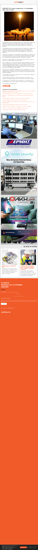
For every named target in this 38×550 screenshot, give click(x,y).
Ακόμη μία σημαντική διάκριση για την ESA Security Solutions (14, 100)
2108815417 (18, 294)
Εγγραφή (4, 303)
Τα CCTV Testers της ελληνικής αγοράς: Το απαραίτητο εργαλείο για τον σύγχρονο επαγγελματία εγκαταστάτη (27, 267)
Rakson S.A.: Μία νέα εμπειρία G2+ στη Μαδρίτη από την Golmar (15, 108)
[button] (36, 2)
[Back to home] (19, 2)
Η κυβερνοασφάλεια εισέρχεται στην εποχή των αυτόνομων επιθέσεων (16, 98)
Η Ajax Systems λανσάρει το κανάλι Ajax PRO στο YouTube (13, 109)
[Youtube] (11, 308)
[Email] (13, 308)
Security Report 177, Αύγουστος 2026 (9, 266)
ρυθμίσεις (10, 549)
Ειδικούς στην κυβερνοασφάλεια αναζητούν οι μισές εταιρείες (14, 104)
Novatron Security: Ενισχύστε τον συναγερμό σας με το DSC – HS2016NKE (16, 106)
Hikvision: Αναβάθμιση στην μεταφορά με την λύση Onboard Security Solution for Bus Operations (18, 102)
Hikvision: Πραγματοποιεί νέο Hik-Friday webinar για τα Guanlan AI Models (17, 93)
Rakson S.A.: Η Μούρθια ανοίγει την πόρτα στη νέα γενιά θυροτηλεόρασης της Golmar (17, 96)
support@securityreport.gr (18, 296)
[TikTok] (6, 308)
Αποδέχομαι (23, 547)
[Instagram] (9, 308)
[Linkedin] (4, 308)
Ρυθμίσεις (30, 547)
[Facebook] (2, 308)
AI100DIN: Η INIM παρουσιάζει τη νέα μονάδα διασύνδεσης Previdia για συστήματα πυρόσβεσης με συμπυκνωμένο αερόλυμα (18, 91)
